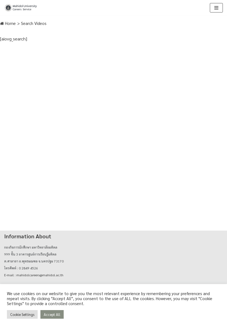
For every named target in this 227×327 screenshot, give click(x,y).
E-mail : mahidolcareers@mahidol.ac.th (33, 275)
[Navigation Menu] (216, 7)
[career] (20, 8)
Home (10, 23)
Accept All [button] (52, 314)
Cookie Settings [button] (22, 314)
